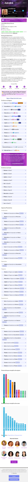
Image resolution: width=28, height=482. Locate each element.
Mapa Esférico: (11, 435)
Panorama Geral (18, 435)
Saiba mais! (15, 473)
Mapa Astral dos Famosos (11, 16)
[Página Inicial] (3, 16)
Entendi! (14, 476)
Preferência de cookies (14, 479)
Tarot (24, 2)
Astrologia (17, 2)
